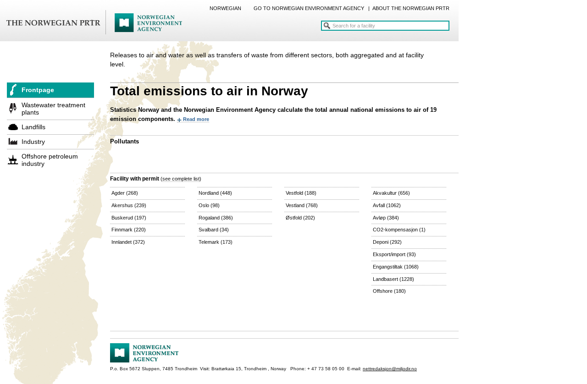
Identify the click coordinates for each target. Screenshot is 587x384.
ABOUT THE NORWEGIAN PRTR (410, 8)
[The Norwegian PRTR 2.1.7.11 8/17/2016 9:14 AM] (94, 23)
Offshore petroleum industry (50, 160)
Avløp (386, 217)
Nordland (215, 193)
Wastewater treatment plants (53, 108)
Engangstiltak (396, 266)
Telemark (216, 242)
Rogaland (216, 217)
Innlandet (128, 242)
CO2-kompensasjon (399, 229)
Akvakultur (391, 193)
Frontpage (38, 89)
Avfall (387, 205)
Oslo (209, 205)
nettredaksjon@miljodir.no (390, 368)
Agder (124, 193)
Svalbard (214, 229)
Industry (33, 141)
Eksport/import (394, 254)
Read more (196, 119)
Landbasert (393, 279)
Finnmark (128, 229)
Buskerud (128, 217)
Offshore (389, 291)
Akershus (128, 205)
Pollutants (124, 141)
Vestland (302, 205)
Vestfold (301, 193)
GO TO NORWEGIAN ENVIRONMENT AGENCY (309, 8)
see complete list (180, 178)
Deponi (387, 242)
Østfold (300, 217)
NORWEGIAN (225, 8)
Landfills (33, 127)
